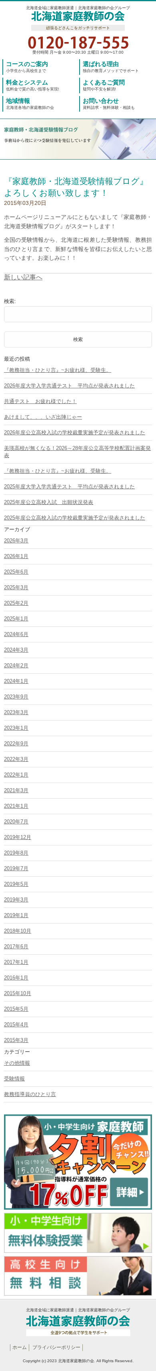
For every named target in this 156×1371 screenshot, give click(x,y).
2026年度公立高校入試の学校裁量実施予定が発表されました (74, 433)
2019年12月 (17, 837)
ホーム (19, 1347)
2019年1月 (16, 915)
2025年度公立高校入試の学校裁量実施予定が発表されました (74, 518)
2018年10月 (17, 931)
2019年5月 (16, 884)
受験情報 (14, 1079)
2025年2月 (16, 603)
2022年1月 (16, 775)
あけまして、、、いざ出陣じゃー (43, 417)
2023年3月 (16, 712)
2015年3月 (16, 1040)
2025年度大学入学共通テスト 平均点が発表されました (69, 487)
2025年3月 (16, 587)
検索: (10, 301)
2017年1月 (16, 962)
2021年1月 (16, 806)
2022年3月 (16, 759)
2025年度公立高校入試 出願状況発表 (48, 502)
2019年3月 (16, 900)
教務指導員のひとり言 (30, 1094)
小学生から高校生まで (27, 66)
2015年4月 (16, 1025)
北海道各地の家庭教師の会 (30, 103)
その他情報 (17, 1063)
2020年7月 (16, 822)
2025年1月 (16, 619)
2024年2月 (16, 665)
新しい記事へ (23, 277)
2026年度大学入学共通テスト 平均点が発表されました (69, 386)
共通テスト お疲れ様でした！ (40, 401)
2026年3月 (16, 541)
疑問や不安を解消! (104, 85)
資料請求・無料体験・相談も (109, 103)
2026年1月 (16, 556)
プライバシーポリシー (56, 1347)
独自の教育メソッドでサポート (111, 66)
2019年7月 (16, 868)
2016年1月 (16, 978)
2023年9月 (16, 697)
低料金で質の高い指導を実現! (32, 85)
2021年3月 (16, 790)
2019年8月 (16, 853)
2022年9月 (16, 744)
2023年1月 (16, 728)
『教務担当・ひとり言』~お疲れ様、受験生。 (57, 370)
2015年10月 (17, 993)
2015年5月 (16, 1009)
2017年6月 (16, 946)
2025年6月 (16, 572)
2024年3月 (16, 650)
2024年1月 (16, 681)
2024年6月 (16, 634)
